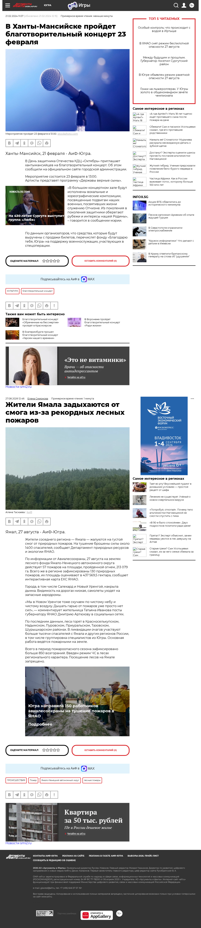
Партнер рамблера (67, 913)
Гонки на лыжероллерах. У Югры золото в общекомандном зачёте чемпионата (164, 92)
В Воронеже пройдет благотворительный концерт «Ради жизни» (102, 322)
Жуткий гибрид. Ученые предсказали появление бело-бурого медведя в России (172, 168)
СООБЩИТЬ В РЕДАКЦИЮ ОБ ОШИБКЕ (54, 860)
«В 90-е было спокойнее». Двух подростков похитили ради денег (170, 524)
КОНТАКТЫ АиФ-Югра (45, 856)
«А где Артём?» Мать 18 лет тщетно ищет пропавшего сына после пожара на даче (171, 116)
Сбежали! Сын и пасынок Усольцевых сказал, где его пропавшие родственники (173, 129)
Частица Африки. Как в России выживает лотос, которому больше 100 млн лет (171, 181)
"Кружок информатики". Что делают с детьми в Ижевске (171, 242)
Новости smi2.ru (18, 387)
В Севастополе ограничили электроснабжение (165, 229)
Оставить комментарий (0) (100, 261)
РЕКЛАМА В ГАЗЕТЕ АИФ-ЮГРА (106, 856)
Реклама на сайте (73, 856)
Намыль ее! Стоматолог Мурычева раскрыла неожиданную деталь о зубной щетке (171, 142)
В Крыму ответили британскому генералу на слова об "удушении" (169, 255)
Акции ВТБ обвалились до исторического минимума (164, 203)
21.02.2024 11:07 (14, 16)
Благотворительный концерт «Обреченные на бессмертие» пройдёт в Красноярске (40, 322)
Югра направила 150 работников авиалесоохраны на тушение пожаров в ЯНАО (71, 710)
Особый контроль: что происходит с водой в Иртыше (164, 29)
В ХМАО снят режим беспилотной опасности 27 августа (164, 45)
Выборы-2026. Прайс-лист (143, 856)
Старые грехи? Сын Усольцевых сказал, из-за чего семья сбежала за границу (172, 551)
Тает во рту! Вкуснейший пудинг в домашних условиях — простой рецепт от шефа (170, 486)
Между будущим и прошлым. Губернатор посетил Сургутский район (164, 61)
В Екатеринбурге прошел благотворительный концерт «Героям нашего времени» (40, 335)
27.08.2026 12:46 (14, 398)
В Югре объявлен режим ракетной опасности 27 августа (164, 76)
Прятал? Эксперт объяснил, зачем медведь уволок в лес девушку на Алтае (170, 538)
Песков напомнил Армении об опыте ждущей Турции (171, 216)
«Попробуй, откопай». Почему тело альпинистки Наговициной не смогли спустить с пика (171, 512)
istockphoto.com (68, 133)
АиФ (29, 512)
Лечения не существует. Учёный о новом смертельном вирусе (170, 498)
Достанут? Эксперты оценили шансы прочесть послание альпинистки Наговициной (172, 155)
